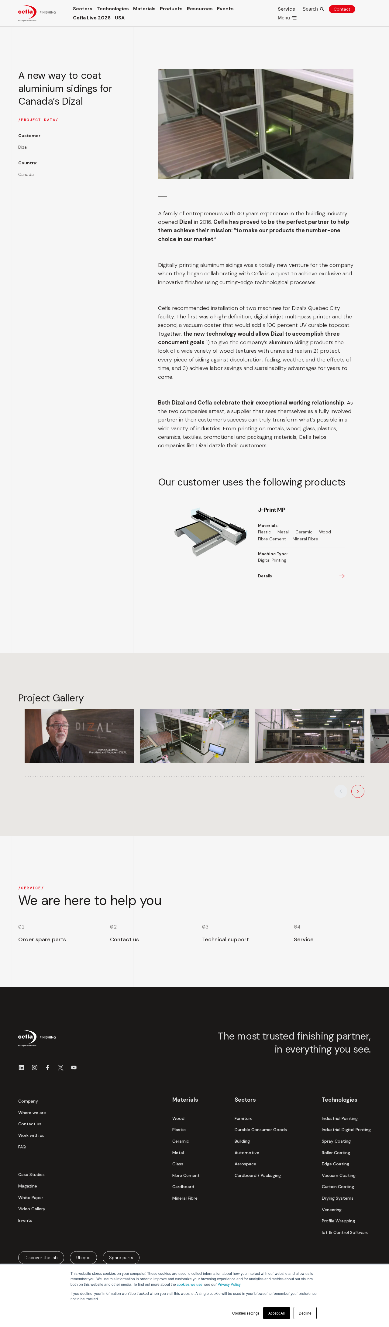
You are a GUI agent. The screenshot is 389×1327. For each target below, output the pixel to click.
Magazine (27, 1186)
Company (28, 1101)
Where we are (32, 1112)
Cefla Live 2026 (92, 18)
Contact (342, 9)
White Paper (30, 1197)
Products (171, 8)
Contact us (29, 1124)
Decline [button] (305, 1312)
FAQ (22, 1147)
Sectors (82, 8)
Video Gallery (31, 1208)
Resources (200, 8)
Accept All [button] (276, 1312)
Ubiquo (83, 1257)
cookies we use (189, 1284)
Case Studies (31, 1174)
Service (286, 9)
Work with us (31, 1135)
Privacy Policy (229, 1284)
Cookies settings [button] (246, 1312)
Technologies (113, 8)
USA (120, 18)
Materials (144, 8)
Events (225, 8)
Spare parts (121, 1257)
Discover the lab (41, 1257)
